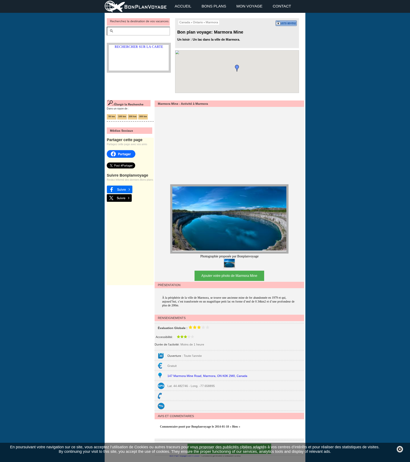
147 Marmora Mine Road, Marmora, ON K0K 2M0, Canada (207, 376)
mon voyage (249, 6)
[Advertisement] (227, 145)
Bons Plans (214, 6)
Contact (282, 6)
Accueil (183, 6)
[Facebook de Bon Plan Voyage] (119, 192)
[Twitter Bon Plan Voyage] (119, 200)
